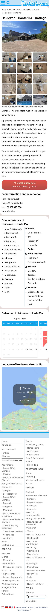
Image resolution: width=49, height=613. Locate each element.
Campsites (7, 487)
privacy (30, 607)
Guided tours (8, 594)
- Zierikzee (31, 509)
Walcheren (31, 528)
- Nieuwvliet (32, 573)
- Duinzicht (7, 503)
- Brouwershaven (34, 502)
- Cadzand (31, 580)
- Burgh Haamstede (35, 518)
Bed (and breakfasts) (12, 483)
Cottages (6, 490)
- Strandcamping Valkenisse (10, 526)
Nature (5, 590)
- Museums (7, 560)
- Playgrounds (8, 573)
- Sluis (29, 577)
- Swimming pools (34, 444)
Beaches (6, 553)
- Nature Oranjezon (35, 534)
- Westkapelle (32, 550)
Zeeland (30, 492)
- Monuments (8, 563)
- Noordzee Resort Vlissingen (11, 514)
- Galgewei (7, 506)
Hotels (5, 541)
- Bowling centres (10, 580)
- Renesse (31, 499)
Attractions (7, 570)
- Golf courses (32, 451)
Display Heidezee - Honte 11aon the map (24, 394)
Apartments (7, 465)
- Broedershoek (9, 494)
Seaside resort (9, 449)
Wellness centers (10, 584)
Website (11, 211)
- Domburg (31, 547)
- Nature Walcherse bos (35, 558)
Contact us (31, 601)
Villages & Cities (10, 587)
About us (30, 592)
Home (4, 441)
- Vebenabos (8, 534)
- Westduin (7, 538)
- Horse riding (32, 448)
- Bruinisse (31, 505)
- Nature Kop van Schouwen (34, 523)
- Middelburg (32, 567)
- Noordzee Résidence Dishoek (12, 479)
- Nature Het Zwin (34, 584)
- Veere (29, 531)
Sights (5, 556)
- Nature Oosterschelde (33, 513)
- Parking (30, 476)
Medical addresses (35, 480)
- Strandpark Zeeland (12, 531)
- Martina (6, 474)
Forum (29, 483)
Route (29, 473)
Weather (6, 456)
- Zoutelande (32, 554)
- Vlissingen (31, 563)
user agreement (21, 607)
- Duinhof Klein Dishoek (9, 469)
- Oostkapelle (32, 538)
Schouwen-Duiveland (36, 495)
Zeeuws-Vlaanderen (35, 570)
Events (29, 461)
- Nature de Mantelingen (32, 542)
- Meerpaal (7, 510)
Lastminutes (8, 545)
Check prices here (24, 185)
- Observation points (12, 567)
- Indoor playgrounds (12, 577)
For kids (5, 453)
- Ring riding (32, 465)
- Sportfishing (32, 454)
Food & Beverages (34, 458)
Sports (29, 441)
